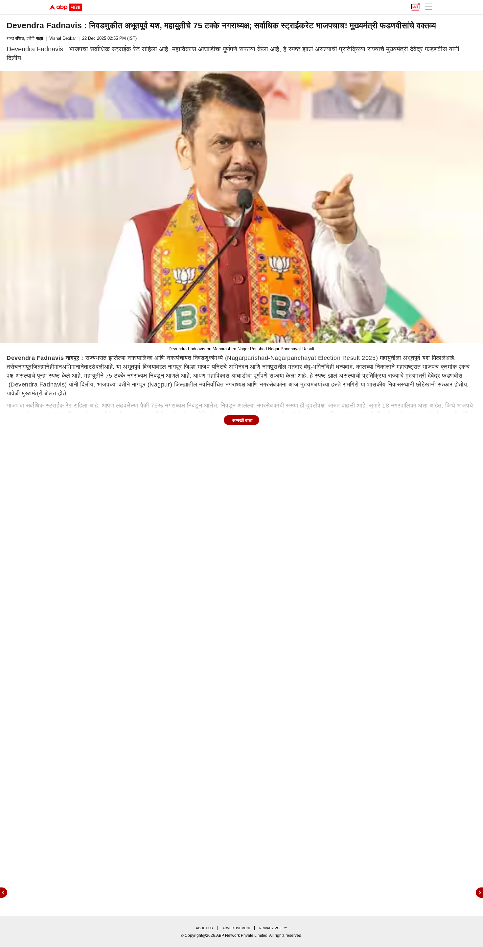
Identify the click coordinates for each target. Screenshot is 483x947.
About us (204, 928)
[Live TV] (415, 5)
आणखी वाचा (242, 420)
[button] (428, 7)
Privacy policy (273, 928)
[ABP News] (479, 892)
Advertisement (236, 928)
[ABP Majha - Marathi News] (65, 7)
